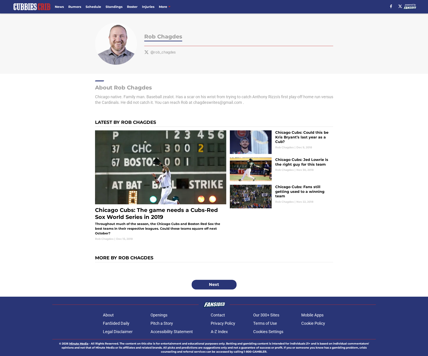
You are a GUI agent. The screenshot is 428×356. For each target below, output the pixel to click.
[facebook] (391, 6)
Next (214, 284)
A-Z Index (219, 331)
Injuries (148, 7)
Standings (114, 7)
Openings (159, 315)
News (59, 7)
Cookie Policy (313, 323)
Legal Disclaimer (118, 331)
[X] (400, 6)
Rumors (74, 7)
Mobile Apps (312, 315)
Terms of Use (265, 323)
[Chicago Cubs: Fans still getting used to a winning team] (281, 196)
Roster (132, 7)
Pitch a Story (162, 323)
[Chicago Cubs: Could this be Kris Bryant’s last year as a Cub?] (281, 142)
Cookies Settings (268, 331)
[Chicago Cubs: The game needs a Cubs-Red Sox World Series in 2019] (160, 185)
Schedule (93, 7)
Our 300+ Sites (266, 315)
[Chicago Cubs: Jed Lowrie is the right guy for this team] (281, 169)
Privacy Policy (223, 323)
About (108, 315)
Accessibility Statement (172, 331)
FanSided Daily (116, 323)
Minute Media (78, 343)
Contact (218, 315)
